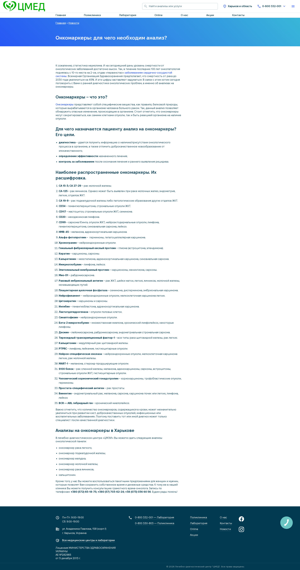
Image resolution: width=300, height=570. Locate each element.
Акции (210, 15)
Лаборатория (127, 15)
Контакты (238, 15)
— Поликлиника (154, 523)
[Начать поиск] (145, 6)
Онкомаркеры (65, 104)
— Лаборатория (154, 517)
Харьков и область (240, 6)
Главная (61, 15)
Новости (225, 529)
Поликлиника (92, 15)
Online (158, 15)
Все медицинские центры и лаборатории (88, 540)
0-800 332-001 (271, 6)
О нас (184, 15)
